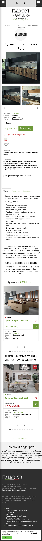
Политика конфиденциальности (18, 520)
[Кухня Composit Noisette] (21, 300)
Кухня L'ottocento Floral (16, 398)
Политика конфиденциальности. (14, 490)
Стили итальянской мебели (16, 510)
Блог (7, 508)
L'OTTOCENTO (18, 412)
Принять (7, 537)
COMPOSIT (16, 114)
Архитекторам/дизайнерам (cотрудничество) (16, 517)
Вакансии (9, 514)
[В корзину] (36, 326)
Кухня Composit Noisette (17, 320)
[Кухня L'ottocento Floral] (21, 378)
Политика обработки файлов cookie (19, 525)
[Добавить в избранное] (36, 321)
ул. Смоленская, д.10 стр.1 (21, 20)
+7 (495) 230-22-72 (21, 16)
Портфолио (10, 512)
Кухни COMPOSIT (21, 438)
